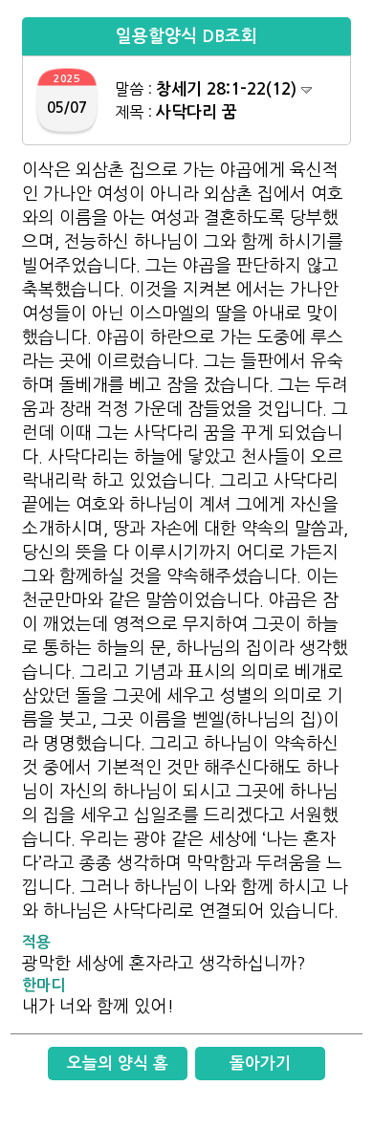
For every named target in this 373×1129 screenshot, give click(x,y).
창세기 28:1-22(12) (228, 89)
